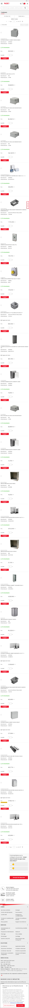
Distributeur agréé (10, 893)
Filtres (7, 16)
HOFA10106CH (4, 38)
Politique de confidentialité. (16, 1002)
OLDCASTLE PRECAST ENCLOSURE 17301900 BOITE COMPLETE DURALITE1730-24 (13, 210)
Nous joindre (4, 921)
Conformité (4, 914)
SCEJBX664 (3, 106)
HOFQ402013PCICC (5, 345)
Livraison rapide (9, 899)
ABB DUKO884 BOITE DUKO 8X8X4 (8, 483)
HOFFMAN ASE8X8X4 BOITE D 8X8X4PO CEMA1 (10, 381)
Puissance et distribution (7, 931)
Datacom (18, 931)
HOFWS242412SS (4, 789)
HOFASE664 (3, 448)
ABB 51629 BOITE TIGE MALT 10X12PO (8, 619)
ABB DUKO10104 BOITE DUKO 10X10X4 (8, 551)
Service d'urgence (10, 887)
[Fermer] (26, 985)
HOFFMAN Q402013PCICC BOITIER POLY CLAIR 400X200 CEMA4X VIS (14, 347)
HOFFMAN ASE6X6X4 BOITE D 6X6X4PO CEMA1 (10, 449)
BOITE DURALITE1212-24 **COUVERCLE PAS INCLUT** (12, 312)
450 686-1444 (8, 967)
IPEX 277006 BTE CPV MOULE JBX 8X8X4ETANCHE (11, 141)
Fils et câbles (19, 934)
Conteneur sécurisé (6, 950)
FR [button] (26, 0)
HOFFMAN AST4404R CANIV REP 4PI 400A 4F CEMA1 (12, 756)
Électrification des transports (20, 939)
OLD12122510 (3, 311)
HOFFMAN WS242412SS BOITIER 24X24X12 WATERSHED (12, 790)
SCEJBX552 (3, 414)
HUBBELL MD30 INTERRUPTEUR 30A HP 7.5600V (10, 278)
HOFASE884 (3, 380)
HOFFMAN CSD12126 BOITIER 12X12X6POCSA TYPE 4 (11, 824)
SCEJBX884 (3, 140)
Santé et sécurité (5, 938)
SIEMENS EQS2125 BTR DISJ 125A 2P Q (9, 244)
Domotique (4, 936)
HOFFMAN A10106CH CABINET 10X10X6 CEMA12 (10, 40)
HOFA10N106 (3, 721)
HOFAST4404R (4, 755)
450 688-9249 (6, 964)
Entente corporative (21, 950)
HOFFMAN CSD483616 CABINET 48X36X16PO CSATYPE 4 (12, 653)
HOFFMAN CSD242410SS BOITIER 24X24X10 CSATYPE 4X (12, 517)
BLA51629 (3, 618)
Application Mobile (20, 946)
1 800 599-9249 (10, 965)
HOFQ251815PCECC (5, 174)
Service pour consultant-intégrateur (7, 953)
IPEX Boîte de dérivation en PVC (8, 74)
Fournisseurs (19, 912)
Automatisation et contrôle (5, 928)
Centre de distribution (6, 912)
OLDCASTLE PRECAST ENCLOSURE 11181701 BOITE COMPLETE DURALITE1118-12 (13, 688)
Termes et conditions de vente (7, 919)
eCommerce (4, 946)
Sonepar (18, 910)
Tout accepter (20, 1005)
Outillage (18, 936)
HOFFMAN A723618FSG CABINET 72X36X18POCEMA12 (12, 585)
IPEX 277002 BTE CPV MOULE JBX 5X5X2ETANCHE (11, 415)
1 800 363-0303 (14, 969)
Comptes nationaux (20, 948)
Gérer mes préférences (9, 1005)
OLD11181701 (3, 686)
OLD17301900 (4, 208)
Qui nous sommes (5, 910)
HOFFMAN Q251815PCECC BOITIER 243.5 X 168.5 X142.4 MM (13, 175)
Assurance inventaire (6, 948)
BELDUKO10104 (4, 550)
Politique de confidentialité (19, 915)
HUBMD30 (3, 277)
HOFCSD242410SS (5, 516)
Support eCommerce (21, 921)
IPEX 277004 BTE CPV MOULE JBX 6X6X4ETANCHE (11, 108)
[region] (14, 996)
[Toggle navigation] (2, 3)
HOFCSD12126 (4, 823)
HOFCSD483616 (4, 652)
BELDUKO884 (4, 482)
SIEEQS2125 (3, 243)
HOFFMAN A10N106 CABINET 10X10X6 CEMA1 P (10, 722)
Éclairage (3, 934)
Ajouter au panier (4, 58)
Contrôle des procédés (21, 928)
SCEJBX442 (3, 72)
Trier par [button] (21, 16)
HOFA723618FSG (4, 584)
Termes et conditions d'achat (21, 919)
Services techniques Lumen (21, 953)
